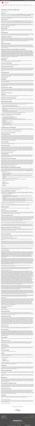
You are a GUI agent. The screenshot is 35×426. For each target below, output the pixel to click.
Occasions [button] (11, 4)
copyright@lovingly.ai (4, 185)
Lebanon (6, 403)
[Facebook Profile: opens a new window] (31, 415)
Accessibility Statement (19, 423)
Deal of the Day (5, 4)
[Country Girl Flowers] (6, 2)
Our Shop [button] (30, 4)
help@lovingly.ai (20, 131)
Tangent (10, 403)
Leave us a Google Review (30, 417)
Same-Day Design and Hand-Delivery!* (5, 0)
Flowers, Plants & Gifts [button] (25, 4)
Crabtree (4, 403)
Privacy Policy (15, 423)
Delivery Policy (23, 423)
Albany (2, 403)
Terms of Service (11, 423)
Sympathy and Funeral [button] (19, 4)
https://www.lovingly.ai (6, 14)
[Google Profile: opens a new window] (33, 415)
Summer (8, 4)
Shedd (8, 403)
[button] (33, 423)
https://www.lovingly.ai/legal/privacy (8, 21)
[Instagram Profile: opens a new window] (30, 415)
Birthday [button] (14, 4)
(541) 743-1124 (2, 417)
